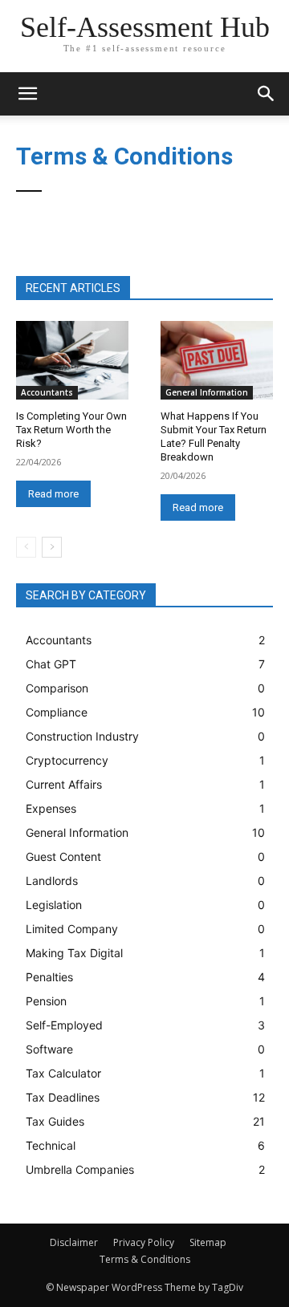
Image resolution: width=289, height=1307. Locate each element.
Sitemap (207, 1242)
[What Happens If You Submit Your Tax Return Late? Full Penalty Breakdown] (217, 360)
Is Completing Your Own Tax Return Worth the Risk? (71, 429)
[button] (266, 94)
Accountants (47, 392)
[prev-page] (26, 547)
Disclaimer (74, 1242)
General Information (206, 392)
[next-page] (52, 547)
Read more (53, 494)
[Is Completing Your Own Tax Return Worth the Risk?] (72, 360)
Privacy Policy (143, 1242)
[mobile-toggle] (27, 94)
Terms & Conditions (145, 1259)
